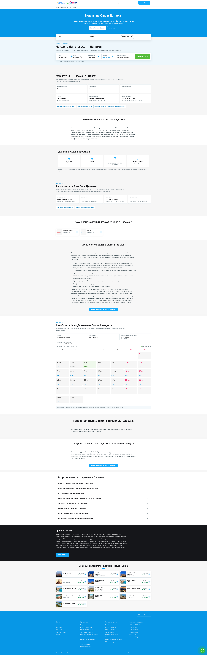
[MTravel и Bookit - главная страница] (67, 3)
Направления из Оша (86, 627)
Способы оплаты (109, 625)
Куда (74, 55)
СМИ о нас (59, 629)
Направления (89, 3)
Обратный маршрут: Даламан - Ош (66, 106)
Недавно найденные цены (87, 639)
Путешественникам (122, 3)
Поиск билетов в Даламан (97, 28)
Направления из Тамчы (86, 629)
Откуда (59, 55)
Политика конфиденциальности (114, 639)
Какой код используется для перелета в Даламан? (76, 483)
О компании (59, 627)
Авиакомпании (100, 3)
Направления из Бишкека (87, 625)
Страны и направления (86, 632)
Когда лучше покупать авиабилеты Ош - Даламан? (76, 518)
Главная (58, 7)
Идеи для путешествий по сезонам (90, 634)
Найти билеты (144, 3)
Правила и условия (110, 637)
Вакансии (58, 637)
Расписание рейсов (110, 3)
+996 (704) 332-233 (134, 629)
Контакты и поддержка (136, 622)
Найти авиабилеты (144, 615)
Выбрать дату (113, 28)
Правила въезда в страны (112, 634)
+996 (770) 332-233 (134, 627)
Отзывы (58, 634)
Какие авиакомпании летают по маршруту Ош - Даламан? (78, 488)
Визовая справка (109, 632)
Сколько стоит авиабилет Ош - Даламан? (73, 503)
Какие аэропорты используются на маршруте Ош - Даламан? (79, 498)
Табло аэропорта (85, 644)
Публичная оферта (110, 642)
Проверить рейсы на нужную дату (85, 207)
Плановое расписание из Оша (65, 207)
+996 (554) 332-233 (134, 625)
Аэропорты (83, 637)
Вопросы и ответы (110, 629)
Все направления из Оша (85, 106)
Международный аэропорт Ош (116, 106)
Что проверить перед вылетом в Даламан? (73, 513)
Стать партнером (61, 632)
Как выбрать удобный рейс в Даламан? (72, 508)
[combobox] (62, 57)
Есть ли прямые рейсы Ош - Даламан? (71, 493)
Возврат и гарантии (110, 627)
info (133, 637)
